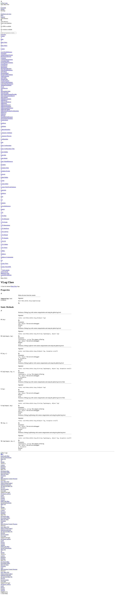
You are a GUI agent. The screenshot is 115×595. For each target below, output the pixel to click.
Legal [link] (2, 495)
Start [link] (2, 477)
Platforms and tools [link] (6, 484)
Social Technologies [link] (6, 457)
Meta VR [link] (3, 459)
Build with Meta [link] (5, 456)
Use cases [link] (3, 490)
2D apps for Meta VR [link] (6, 486)
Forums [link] (3, 498)
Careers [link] (3, 465)
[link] (4, 3)
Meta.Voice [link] (14, 286)
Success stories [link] (5, 489)
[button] (57, 1)
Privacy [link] (3, 497)
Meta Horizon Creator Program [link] (9, 478)
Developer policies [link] (6, 494)
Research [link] (3, 466)
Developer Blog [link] (5, 471)
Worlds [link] (2, 462)
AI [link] (1, 460)
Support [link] (3, 500)
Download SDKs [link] (5, 472)
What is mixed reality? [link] (7, 483)
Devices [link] (3, 487)
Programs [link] (3, 475)
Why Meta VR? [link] (5, 481)
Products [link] (3, 468)
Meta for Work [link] (5, 474)
